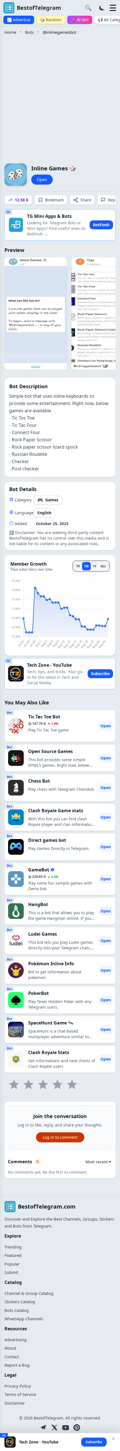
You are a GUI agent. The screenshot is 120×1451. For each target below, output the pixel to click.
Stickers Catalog (19, 1301)
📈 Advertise (18, 19)
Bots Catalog (16, 1310)
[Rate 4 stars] (57, 1084)
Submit (11, 1272)
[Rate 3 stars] (43, 1084)
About (10, 1348)
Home (10, 32)
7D (78, 566)
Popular (12, 1264)
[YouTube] (65, 1427)
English (44, 512)
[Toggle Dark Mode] (102, 8)
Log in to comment (60, 1137)
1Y (94, 566)
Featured (12, 1255)
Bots (29, 32)
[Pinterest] (76, 1427)
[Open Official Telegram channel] (43, 1427)
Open (42, 179)
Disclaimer (14, 1403)
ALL (103, 566)
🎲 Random (50, 19)
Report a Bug (17, 1365)
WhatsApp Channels (23, 1318)
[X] (54, 1427)
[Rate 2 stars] (28, 1084)
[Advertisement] (60, 98)
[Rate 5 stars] (72, 1084)
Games (47, 500)
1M (86, 566)
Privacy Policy (17, 1386)
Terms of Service (20, 1394)
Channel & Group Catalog (28, 1293)
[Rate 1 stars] (14, 1084)
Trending (12, 1247)
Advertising (15, 1339)
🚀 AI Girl (79, 19)
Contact (11, 1356)
